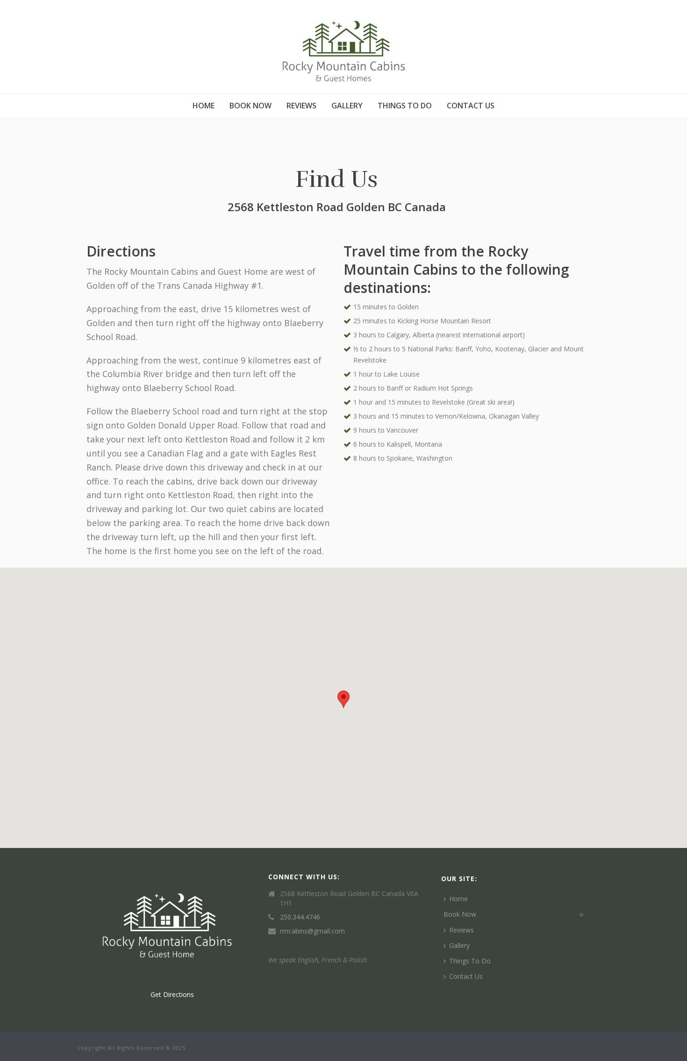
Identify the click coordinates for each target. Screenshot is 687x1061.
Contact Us (470, 105)
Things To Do (405, 105)
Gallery (347, 105)
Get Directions (172, 994)
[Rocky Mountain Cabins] (343, 46)
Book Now (250, 105)
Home (204, 105)
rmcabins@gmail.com (312, 931)
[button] (343, 699)
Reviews (301, 105)
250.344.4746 (300, 917)
